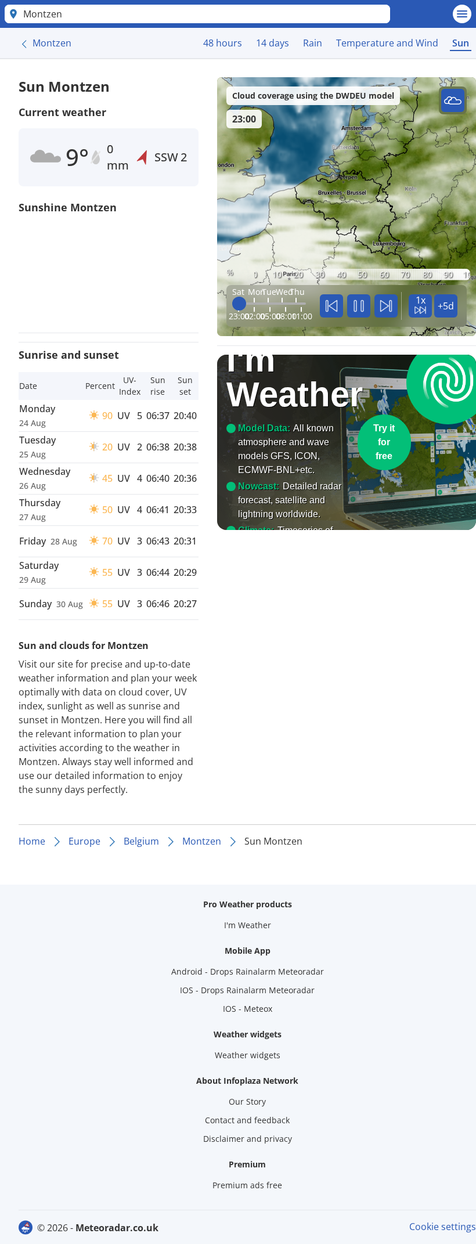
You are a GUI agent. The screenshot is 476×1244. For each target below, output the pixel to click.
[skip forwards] (386, 306)
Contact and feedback (247, 1120)
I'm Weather (247, 925)
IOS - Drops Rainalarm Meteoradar (247, 990)
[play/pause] (358, 306)
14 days (272, 43)
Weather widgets (247, 1055)
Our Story (247, 1101)
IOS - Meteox (247, 1008)
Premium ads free (247, 1185)
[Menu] (462, 14)
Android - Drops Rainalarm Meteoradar (247, 971)
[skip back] (331, 306)
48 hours (222, 43)
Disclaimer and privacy (247, 1138)
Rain (312, 43)
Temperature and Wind (387, 43)
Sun (460, 43)
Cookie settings (442, 1226)
